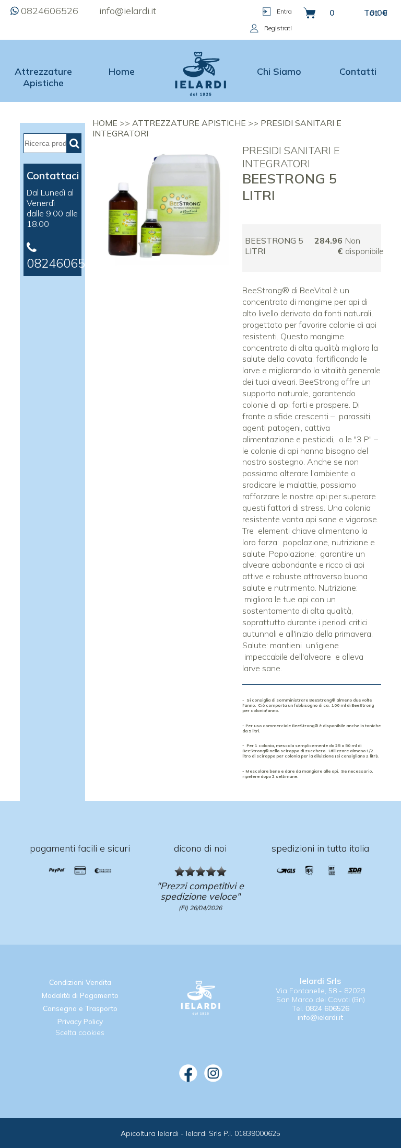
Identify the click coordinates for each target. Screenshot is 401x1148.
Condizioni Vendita (80, 982)
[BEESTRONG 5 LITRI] (164, 271)
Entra (284, 11)
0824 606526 (327, 1008)
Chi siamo (279, 71)
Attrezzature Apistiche (43, 76)
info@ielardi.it (127, 10)
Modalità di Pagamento (80, 995)
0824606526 (49, 10)
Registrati (278, 28)
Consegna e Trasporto (80, 1008)
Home (122, 71)
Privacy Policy (80, 1021)
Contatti (357, 71)
